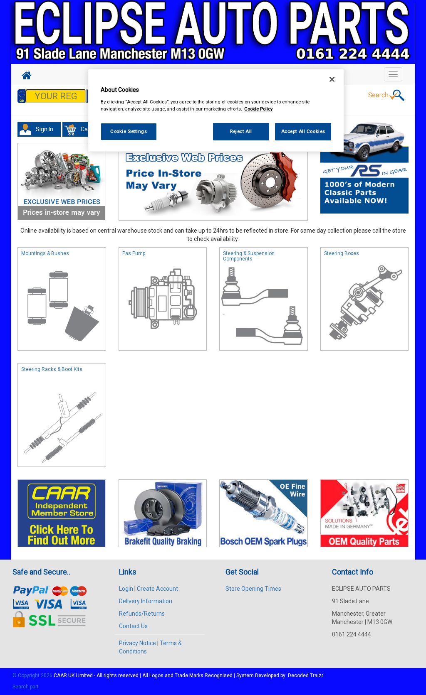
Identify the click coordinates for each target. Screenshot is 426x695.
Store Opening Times (253, 588)
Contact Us (133, 626)
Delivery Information (145, 601)
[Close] (332, 79)
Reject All (241, 131)
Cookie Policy (258, 109)
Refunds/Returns (142, 613)
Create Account (157, 588)
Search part (25, 687)
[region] (216, 110)
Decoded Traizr (305, 675)
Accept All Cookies (303, 131)
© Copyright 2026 (33, 675)
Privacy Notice (137, 643)
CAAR (60, 675)
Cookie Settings (128, 131)
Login (126, 588)
